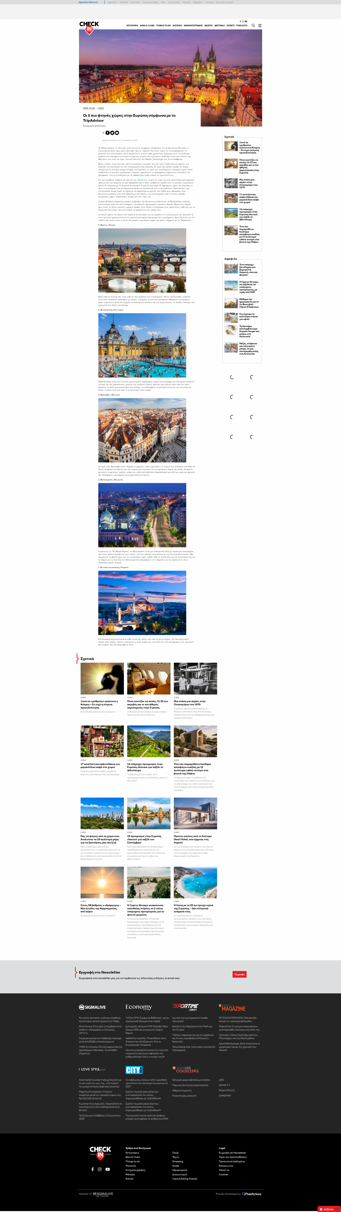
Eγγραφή (239, 974)
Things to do (133, 1161)
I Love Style (173, 2)
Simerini (124, 2)
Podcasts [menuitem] (241, 25)
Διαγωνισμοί (179, 1174)
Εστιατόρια (132, 1152)
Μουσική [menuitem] (177, 25)
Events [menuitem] (231, 25)
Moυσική (131, 1165)
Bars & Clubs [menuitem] (147, 25)
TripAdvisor (142, 179)
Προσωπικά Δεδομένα (232, 1161)
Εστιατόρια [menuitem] (132, 25)
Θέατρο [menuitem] (208, 25)
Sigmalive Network (88, 2)
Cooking (209, 2)
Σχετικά (87, 658)
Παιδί (175, 1152)
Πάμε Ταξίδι (89, 108)
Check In (186, 2)
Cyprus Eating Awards (184, 1178)
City (163, 2)
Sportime (135, 2)
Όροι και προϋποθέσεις (233, 1157)
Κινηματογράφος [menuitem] (193, 25)
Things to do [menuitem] (163, 25)
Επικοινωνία (226, 1165)
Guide (101, 108)
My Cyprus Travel (224, 2)
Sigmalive (112, 2)
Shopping (177, 1161)
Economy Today (150, 2)
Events (129, 1178)
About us (224, 1170)
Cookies (223, 1174)
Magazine (197, 2)
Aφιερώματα (179, 1170)
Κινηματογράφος (135, 1170)
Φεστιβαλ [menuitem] (219, 25)
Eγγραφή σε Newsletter (232, 1152)
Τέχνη (175, 1157)
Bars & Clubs (133, 1157)
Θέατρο (130, 1174)
